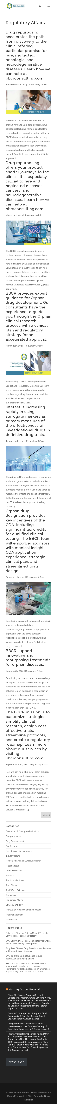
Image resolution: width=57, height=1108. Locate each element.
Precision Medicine (15, 880)
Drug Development (15, 841)
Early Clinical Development (19, 851)
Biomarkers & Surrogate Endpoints (22, 831)
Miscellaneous (12, 866)
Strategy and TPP (14, 905)
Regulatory (11, 895)
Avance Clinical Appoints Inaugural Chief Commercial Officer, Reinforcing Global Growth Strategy (27, 1016)
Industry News (13, 856)
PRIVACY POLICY (16, 1062)
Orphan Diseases (14, 870)
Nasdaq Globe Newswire (26, 989)
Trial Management (14, 915)
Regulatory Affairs (14, 900)
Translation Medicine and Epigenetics (23, 910)
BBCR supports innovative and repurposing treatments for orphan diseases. (28, 657)
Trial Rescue (11, 919)
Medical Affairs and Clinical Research (23, 861)
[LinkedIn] (30, 1087)
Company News (13, 836)
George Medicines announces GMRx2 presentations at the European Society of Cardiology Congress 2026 (27, 1026)
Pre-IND (9, 875)
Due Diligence (12, 846)
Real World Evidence (16, 890)
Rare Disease (12, 885)
